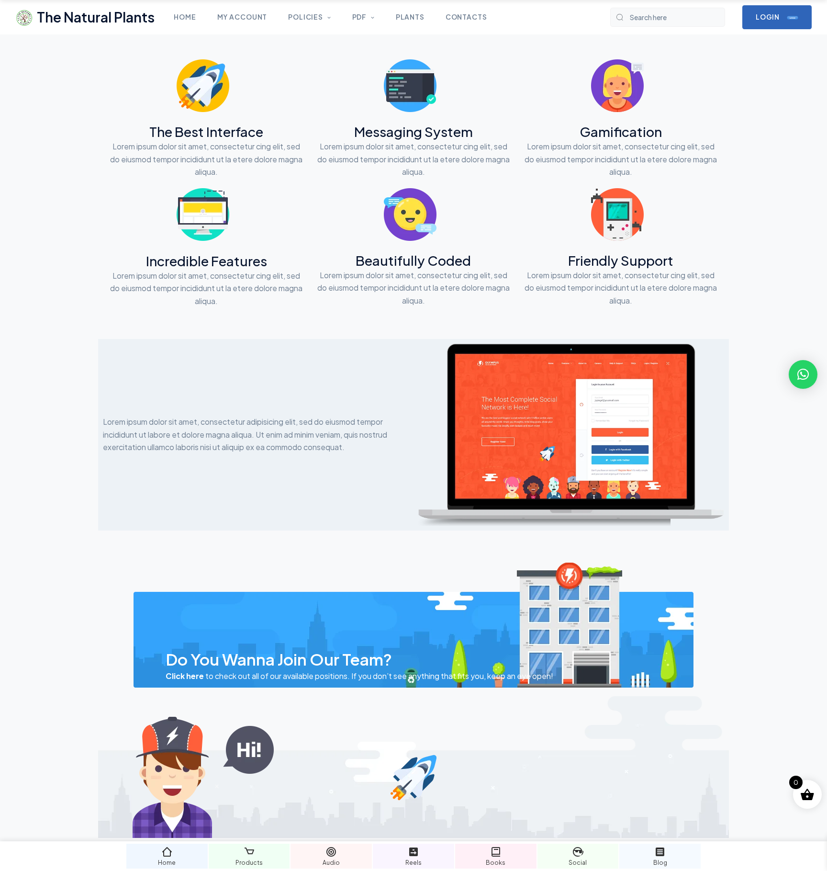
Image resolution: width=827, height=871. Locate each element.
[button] (803, 374)
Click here (185, 676)
